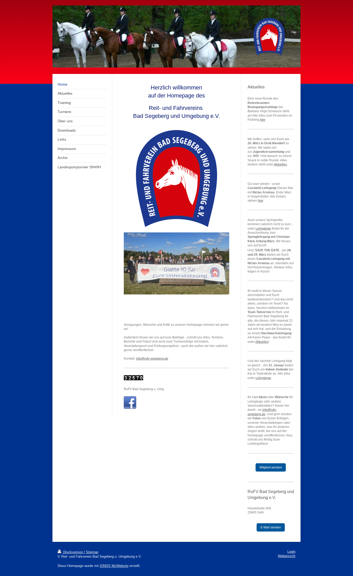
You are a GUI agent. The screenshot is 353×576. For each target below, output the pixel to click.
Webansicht (286, 556)
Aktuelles (280, 164)
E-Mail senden (270, 527)
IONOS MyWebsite (114, 566)
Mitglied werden (270, 467)
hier (262, 119)
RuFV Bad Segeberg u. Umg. (144, 389)
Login (291, 552)
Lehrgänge (263, 228)
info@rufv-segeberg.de (152, 358)
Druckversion (73, 552)
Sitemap (92, 552)
